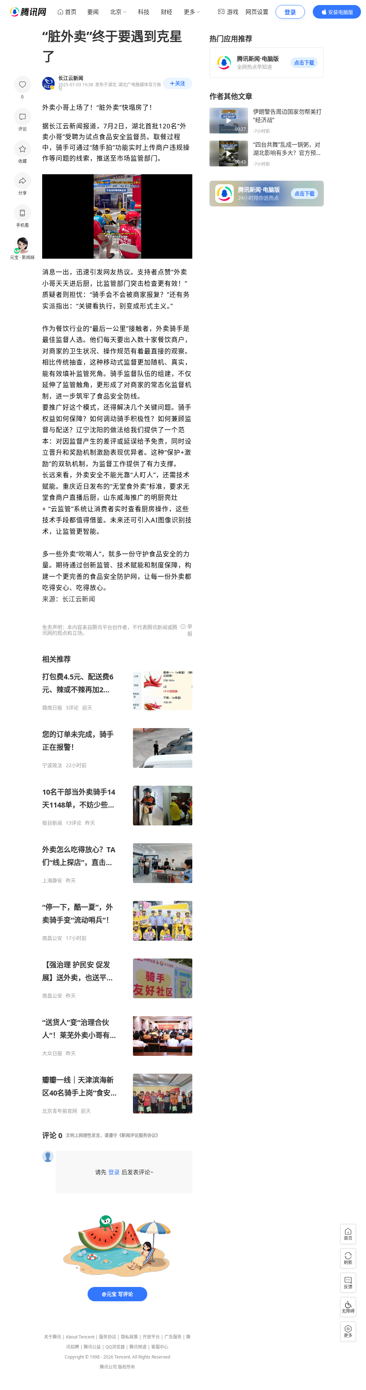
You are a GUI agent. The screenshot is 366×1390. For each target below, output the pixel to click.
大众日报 (52, 1053)
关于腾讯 (52, 1337)
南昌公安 (52, 938)
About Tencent (80, 1337)
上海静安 (52, 880)
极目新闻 (52, 822)
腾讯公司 (108, 1367)
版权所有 (126, 1367)
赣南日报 (52, 707)
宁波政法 (52, 765)
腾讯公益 (92, 1347)
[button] (304, 62)
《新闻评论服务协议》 (138, 1135)
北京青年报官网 (59, 1110)
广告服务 (173, 1337)
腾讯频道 (138, 1347)
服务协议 (107, 1337)
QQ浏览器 (115, 1347)
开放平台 (151, 1337)
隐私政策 (129, 1337)
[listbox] (117, 884)
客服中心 (159, 1347)
